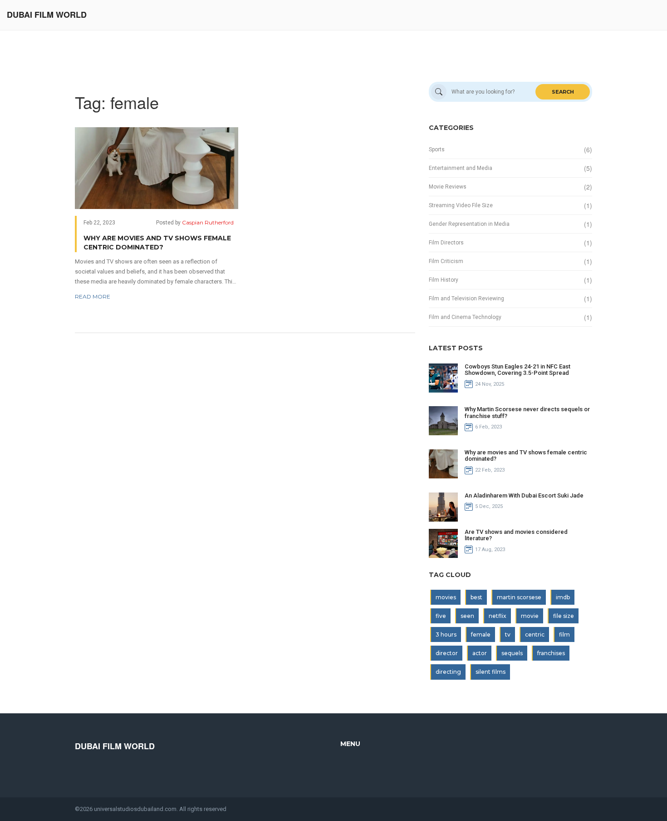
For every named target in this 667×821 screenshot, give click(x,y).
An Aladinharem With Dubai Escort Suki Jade (524, 495)
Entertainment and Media (460, 168)
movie (530, 615)
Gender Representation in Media (469, 224)
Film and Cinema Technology (465, 317)
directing (448, 671)
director (447, 653)
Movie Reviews (447, 187)
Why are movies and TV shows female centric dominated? (157, 242)
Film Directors (446, 242)
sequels (512, 653)
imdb (563, 597)
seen (467, 615)
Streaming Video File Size (461, 205)
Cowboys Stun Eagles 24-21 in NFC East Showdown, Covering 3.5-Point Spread (517, 369)
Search (563, 92)
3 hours (446, 634)
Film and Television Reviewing (466, 298)
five (441, 615)
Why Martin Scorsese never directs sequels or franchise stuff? (527, 412)
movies (446, 597)
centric (534, 634)
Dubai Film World (47, 14)
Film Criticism (446, 261)
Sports (437, 149)
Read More (92, 296)
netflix (497, 615)
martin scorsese (519, 597)
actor (479, 653)
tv (507, 634)
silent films (490, 671)
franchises (551, 653)
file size (563, 615)
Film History (443, 280)
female (480, 634)
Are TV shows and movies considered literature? (516, 535)
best (476, 597)
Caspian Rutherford (208, 222)
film (564, 634)
